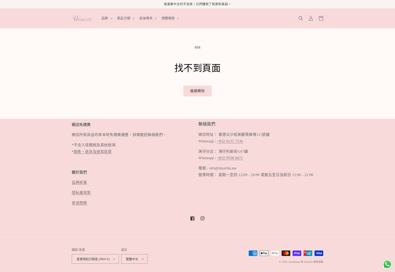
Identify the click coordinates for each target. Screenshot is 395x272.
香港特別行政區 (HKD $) (93, 259)
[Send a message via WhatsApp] (387, 264)
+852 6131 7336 (230, 141)
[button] (106, 18)
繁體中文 (132, 259)
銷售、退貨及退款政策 (93, 152)
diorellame (294, 262)
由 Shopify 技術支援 (312, 262)
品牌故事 (79, 182)
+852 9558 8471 (230, 158)
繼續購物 (197, 91)
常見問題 (79, 203)
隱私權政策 (81, 193)
